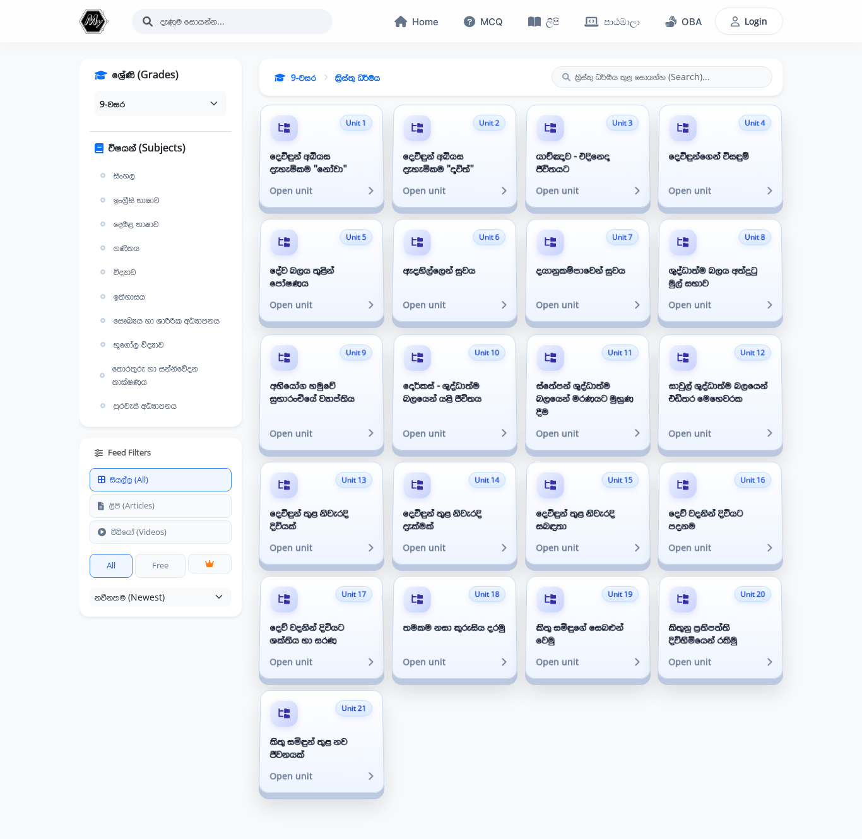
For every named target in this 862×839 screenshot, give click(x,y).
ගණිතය (126, 248)
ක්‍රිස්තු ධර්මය (358, 77)
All (111, 565)
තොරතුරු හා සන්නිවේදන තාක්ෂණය (155, 375)
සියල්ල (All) (129, 479)
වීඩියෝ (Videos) (139, 531)
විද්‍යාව (125, 272)
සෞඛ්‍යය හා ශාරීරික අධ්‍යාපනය (167, 320)
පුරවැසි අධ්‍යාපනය (145, 405)
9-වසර (303, 77)
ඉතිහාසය (129, 296)
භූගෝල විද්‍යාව (139, 344)
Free (160, 565)
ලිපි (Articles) (132, 505)
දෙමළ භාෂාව (136, 224)
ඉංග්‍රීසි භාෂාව (137, 200)
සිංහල (124, 175)
